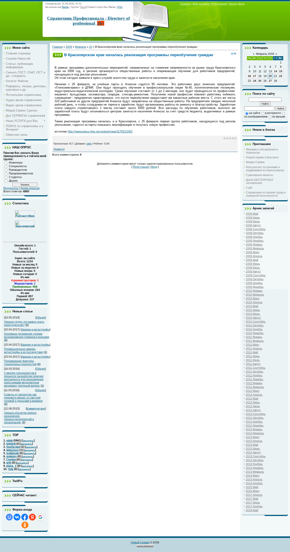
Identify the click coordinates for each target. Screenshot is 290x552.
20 (90, 46)
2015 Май (252, 487)
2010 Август (253, 317)
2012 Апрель (254, 394)
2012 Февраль (255, 387)
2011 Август (253, 364)
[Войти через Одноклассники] (25, 525)
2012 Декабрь (254, 425)
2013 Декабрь (254, 468)
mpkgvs (11, 456)
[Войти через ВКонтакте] (17, 517)
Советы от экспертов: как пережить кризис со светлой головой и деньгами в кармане (23, 398)
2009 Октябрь (254, 279)
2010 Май (252, 306)
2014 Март (253, 475)
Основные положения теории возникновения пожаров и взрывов (26, 335)
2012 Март (253, 391)
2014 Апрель (254, 479)
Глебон (11, 459)
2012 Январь (254, 383)
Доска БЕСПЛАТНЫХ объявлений (259, 181)
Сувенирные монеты (259, 175)
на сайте (254, 113)
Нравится (59, 149)
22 (280, 76)
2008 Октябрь (254, 233)
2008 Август (253, 225)
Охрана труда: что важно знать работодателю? (24, 323)
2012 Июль (253, 406)
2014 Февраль (255, 471)
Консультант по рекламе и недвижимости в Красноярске (265, 169)
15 (280, 71)
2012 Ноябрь (254, 421)
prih (8, 462)
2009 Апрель (254, 256)
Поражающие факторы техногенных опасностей (20, 362)
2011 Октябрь (254, 371)
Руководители (18, 169)
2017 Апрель (254, 495)
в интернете (273, 113)
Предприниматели (21, 173)
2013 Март (253, 437)
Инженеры (16, 162)
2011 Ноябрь (254, 375)
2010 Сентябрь (256, 321)
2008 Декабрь (254, 240)
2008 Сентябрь (256, 229)
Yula (10, 469)
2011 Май (252, 352)
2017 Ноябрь (254, 506)
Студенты (15, 177)
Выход (233, 3)
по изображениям (255, 116)
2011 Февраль (255, 340)
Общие (40, 317)
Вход (241, 3)
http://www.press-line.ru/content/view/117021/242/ (100, 131)
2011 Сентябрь (255, 367)
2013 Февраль (255, 433)
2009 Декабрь (254, 287)
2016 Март (253, 491)
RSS (119, 7)
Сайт (249, 187)
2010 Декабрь (254, 333)
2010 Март (253, 298)
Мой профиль (201, 3)
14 (275, 71)
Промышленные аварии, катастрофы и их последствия (23, 350)
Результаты (10, 188)
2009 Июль (253, 267)
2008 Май (252, 213)
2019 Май (252, 510)
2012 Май (252, 398)
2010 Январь (254, 290)
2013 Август (253, 452)
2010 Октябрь (254, 325)
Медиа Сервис (255, 162)
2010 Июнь (253, 310)
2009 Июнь (253, 263)
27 (270, 80)
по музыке (278, 116)
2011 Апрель (254, 348)
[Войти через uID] (9, 517)
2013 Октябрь (254, 460)
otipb (9, 440)
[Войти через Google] (40, 517)
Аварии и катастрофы (35, 329)
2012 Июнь (253, 402)
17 (254, 76)
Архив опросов (29, 188)
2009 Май (252, 260)
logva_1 (11, 466)
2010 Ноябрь (254, 329)
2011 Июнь (253, 356)
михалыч (12, 450)
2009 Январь (254, 244)
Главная (185, 3)
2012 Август (253, 410)
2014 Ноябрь (254, 483)
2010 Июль (253, 314)
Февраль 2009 (265, 53)
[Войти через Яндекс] (32, 517)
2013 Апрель (254, 441)
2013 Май (252, 444)
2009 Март (253, 252)
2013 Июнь (253, 448)
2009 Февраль (255, 248)
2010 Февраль (255, 294)
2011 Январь (254, 337)
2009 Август (253, 271)
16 (249, 76)
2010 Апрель (254, 302)
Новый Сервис (140, 542)
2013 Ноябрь (254, 464)
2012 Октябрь (254, 417)
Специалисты (18, 166)
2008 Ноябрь (254, 237)
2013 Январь (254, 429)
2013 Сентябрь (256, 456)
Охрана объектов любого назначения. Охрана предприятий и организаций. (20, 417)
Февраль (80, 46)
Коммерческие (36, 408)
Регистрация (219, 3)
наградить (28, 441)
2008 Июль (253, 221)
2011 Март (252, 344)
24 (254, 80)
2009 (69, 46)
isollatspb (12, 453)
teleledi (11, 443)
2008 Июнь (253, 217)
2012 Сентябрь (256, 414)
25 (259, 80)
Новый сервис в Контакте (262, 157)
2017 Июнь (253, 502)
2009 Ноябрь (254, 283)
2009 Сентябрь (256, 275)
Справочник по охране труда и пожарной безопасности (266, 194)
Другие (13, 180)
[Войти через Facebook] (24, 517)
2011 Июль (253, 360)
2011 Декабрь (254, 379)
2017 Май (252, 498)
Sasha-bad (13, 446)
